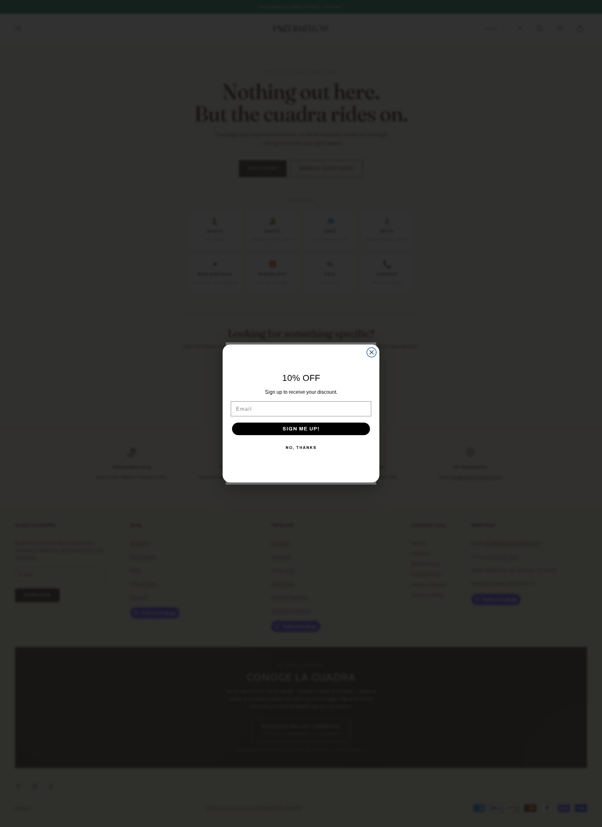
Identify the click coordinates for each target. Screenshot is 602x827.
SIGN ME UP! (301, 428)
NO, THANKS (301, 447)
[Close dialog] (371, 352)
